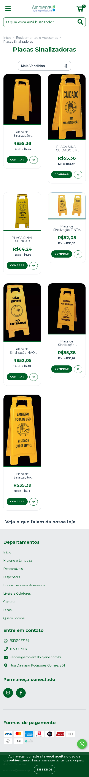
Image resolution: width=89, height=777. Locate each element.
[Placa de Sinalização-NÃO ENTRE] (33, 377)
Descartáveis (13, 569)
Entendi (44, 769)
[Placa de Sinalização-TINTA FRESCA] (78, 254)
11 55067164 (18, 649)
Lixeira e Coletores (17, 593)
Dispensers (11, 577)
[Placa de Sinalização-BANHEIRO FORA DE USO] (33, 502)
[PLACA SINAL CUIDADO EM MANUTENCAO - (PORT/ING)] (78, 174)
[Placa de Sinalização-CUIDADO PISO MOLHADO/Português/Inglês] (78, 369)
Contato (9, 602)
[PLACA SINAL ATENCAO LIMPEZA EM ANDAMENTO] (33, 265)
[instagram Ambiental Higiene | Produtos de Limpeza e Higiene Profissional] (8, 693)
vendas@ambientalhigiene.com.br (35, 657)
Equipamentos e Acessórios (37, 38)
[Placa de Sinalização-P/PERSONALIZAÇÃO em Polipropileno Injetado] (33, 160)
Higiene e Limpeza (17, 561)
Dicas (7, 610)
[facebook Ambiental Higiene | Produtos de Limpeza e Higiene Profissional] (21, 693)
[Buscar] (80, 22)
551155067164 (19, 641)
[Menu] (8, 8)
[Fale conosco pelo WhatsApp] (82, 744)
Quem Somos (13, 618)
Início (7, 38)
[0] (80, 10)
